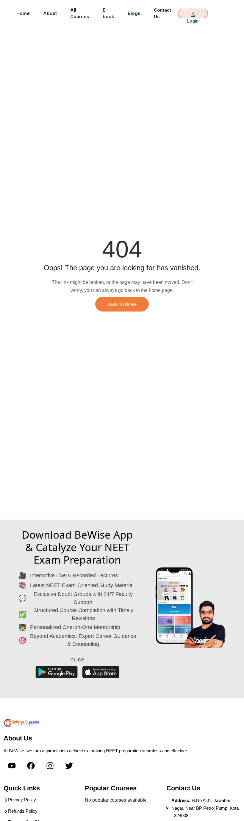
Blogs (134, 13)
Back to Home (122, 304)
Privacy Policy (22, 799)
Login (193, 13)
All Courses (79, 13)
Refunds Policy (22, 811)
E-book (108, 13)
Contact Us (162, 13)
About (50, 13)
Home (23, 13)
